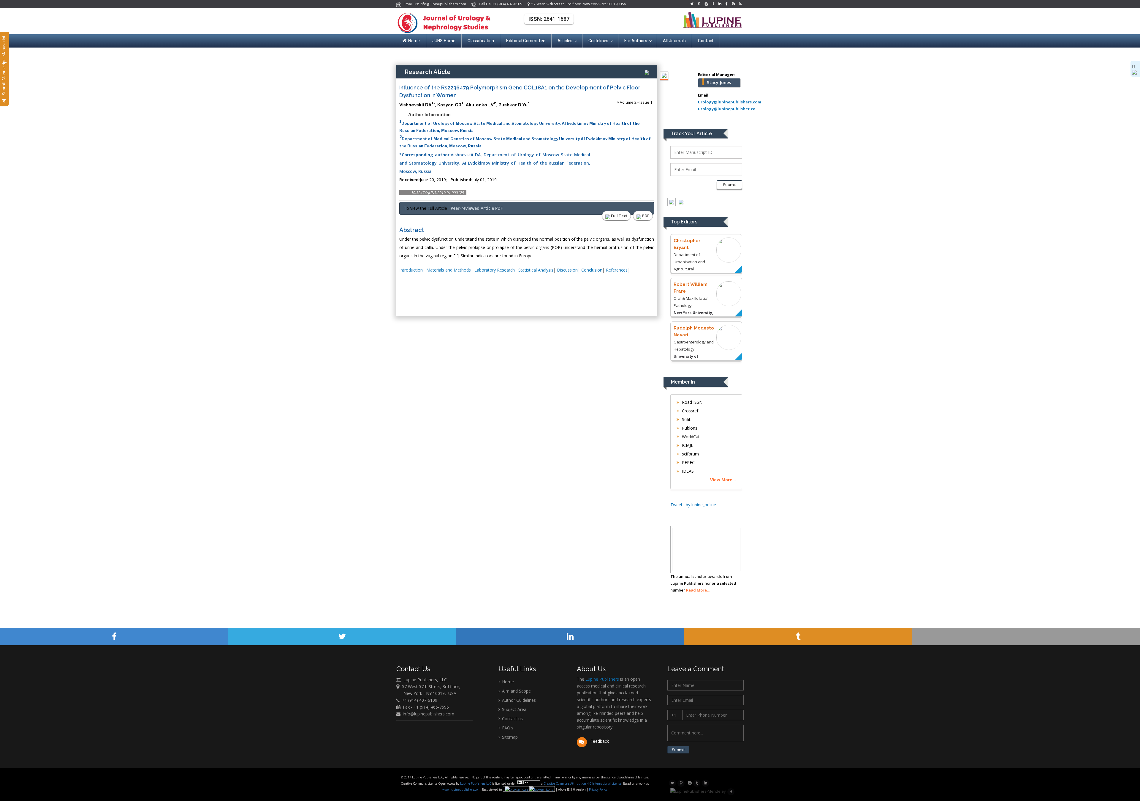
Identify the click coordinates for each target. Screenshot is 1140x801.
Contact (705, 40)
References (617, 270)
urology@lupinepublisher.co (727, 108)
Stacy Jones (719, 82)
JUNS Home (444, 40)
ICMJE (687, 445)
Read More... (698, 590)
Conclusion (591, 270)
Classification (481, 40)
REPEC (688, 462)
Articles (565, 40)
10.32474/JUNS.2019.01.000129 (437, 192)
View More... (723, 480)
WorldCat (690, 436)
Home (414, 40)
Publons (689, 428)
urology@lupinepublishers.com (729, 102)
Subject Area (513, 709)
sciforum (690, 454)
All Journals (674, 40)
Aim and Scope (516, 691)
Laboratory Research (494, 270)
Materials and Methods (448, 270)
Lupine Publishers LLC (476, 783)
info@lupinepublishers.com (428, 714)
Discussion (567, 270)
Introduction (411, 270)
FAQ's (507, 728)
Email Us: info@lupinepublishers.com (434, 4)
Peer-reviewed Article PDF (477, 208)
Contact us (512, 718)
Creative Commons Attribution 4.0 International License (582, 783)
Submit (729, 184)
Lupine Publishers (601, 679)
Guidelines (598, 40)
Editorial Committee (525, 40)
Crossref (689, 411)
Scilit (686, 419)
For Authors (635, 40)
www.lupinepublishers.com (461, 789)
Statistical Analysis (535, 270)
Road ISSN (691, 402)
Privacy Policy (597, 789)
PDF (645, 215)
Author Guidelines (518, 700)
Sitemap (509, 737)
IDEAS (687, 471)
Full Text (618, 215)
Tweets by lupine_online (693, 504)
